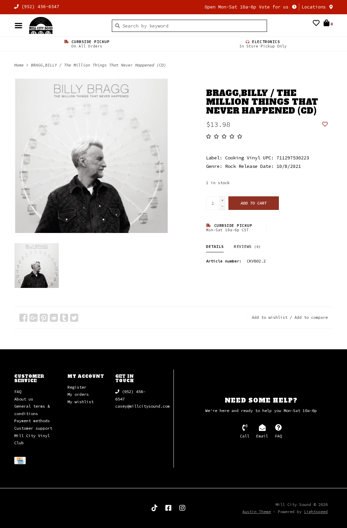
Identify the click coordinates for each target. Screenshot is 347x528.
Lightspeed (316, 511)
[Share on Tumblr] (64, 318)
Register (76, 387)
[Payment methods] (21, 461)
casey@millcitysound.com (142, 406)
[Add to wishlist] (325, 124)
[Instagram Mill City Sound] (182, 508)
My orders (78, 394)
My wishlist (80, 401)
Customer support (33, 428)
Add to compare (311, 317)
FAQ (17, 391)
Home (19, 64)
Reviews (247, 246)
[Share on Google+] (33, 318)
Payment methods (32, 420)
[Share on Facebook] (23, 318)
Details (215, 246)
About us (23, 399)
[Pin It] (44, 318)
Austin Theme (256, 511)
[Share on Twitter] (74, 318)
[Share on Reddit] (54, 318)
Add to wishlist (269, 317)
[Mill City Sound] (65, 25)
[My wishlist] (316, 24)
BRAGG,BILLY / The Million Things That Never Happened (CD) (98, 64)
